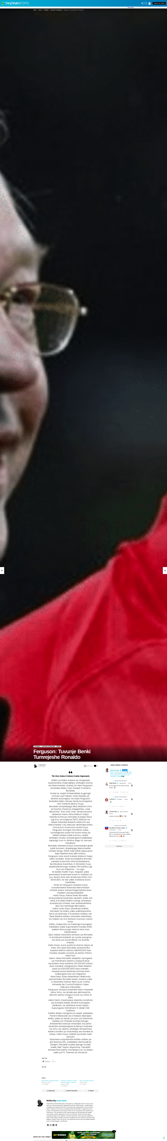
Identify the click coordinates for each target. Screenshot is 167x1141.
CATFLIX (111, 799)
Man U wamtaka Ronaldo (87, 1080)
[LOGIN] (149, 3)
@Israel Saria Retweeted (121, 780)
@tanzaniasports (124, 811)
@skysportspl (112, 830)
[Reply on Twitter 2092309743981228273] (110, 792)
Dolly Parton (113, 783)
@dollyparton (123, 783)
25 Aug (129, 783)
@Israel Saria (113, 811)
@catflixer (120, 799)
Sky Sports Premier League (117, 828)
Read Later (52, 1090)
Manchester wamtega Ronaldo (50, 1080)
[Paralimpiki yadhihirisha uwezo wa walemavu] (2, 570)
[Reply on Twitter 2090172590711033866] (110, 821)
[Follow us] (142, 3)
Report (92, 1090)
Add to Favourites (72, 1090)
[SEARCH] (145, 3)
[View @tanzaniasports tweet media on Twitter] (115, 788)
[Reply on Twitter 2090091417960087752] (110, 806)
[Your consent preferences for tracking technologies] (164, 1138)
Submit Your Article (159, 3)
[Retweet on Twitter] (113, 780)
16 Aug (119, 830)
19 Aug (126, 799)
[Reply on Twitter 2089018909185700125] (110, 841)
